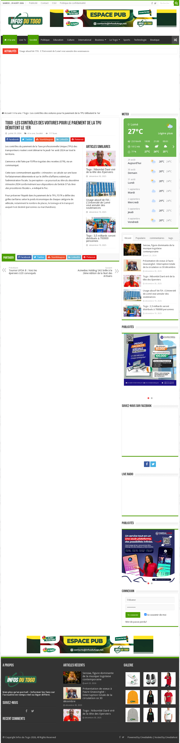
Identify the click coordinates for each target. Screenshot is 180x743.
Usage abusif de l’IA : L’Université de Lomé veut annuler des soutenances (54, 51)
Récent (128, 238)
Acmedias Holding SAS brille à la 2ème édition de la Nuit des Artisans (95, 272)
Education (58, 40)
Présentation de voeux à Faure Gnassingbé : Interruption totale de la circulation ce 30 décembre (159, 264)
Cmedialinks (146, 737)
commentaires (157, 238)
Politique (45, 40)
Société (33, 40)
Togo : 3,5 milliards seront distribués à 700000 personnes (100, 238)
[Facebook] (152, 3)
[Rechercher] (176, 3)
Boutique (154, 40)
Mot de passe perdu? (136, 622)
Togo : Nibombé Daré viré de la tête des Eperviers (100, 170)
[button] (133, 146)
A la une (11, 40)
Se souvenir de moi (156, 615)
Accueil (7, 113)
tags (171, 238)
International (84, 40)
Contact (45, 3)
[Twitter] (155, 3)
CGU (54, 3)
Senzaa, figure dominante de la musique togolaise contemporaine (158, 248)
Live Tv (22, 40)
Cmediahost (171, 737)
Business (99, 40)
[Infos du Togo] (25, 20)
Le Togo (114, 40)
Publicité (33, 3)
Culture (70, 40)
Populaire (140, 238)
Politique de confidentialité (72, 3)
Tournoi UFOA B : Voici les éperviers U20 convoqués (23, 271)
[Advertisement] (90, 82)
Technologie (140, 40)
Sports (126, 40)
